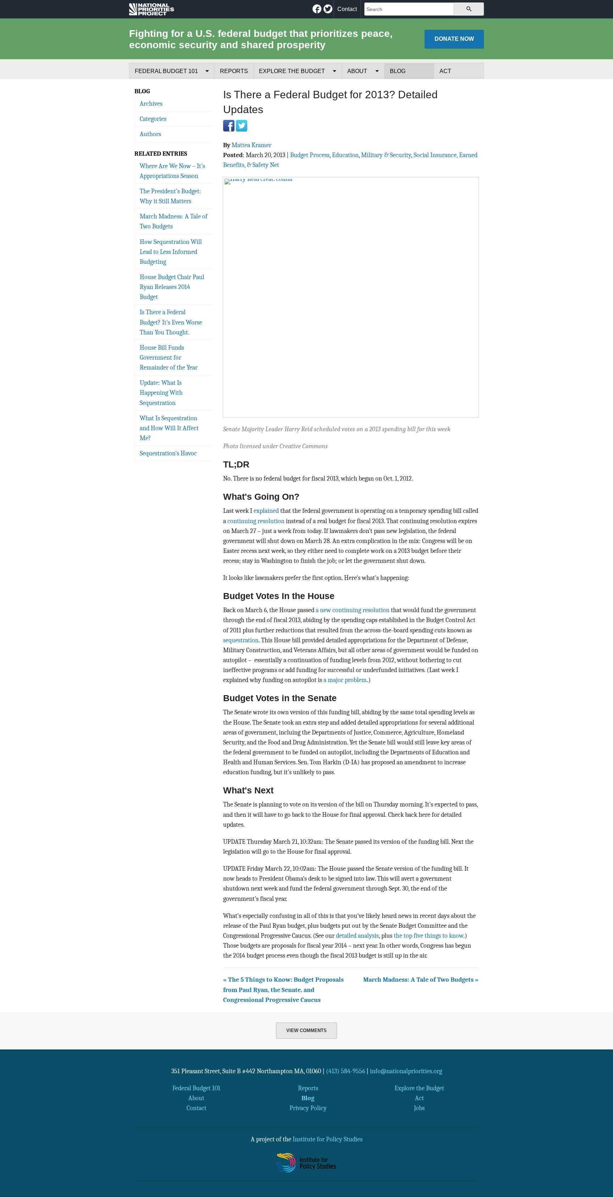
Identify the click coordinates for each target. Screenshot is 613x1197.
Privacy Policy (308, 1108)
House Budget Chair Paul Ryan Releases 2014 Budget (172, 286)
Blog (397, 71)
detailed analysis (357, 935)
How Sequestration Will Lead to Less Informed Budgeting (171, 251)
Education (345, 155)
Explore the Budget (292, 71)
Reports (234, 71)
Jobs (419, 1108)
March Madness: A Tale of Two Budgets (174, 221)
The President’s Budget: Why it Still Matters (170, 196)
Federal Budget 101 (166, 71)
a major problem (345, 679)
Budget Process (310, 155)
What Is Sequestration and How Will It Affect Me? (169, 428)
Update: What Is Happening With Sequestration (161, 392)
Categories (153, 118)
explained (266, 510)
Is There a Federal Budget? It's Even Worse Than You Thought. (171, 322)
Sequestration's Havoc (168, 453)
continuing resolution (256, 521)
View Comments (306, 1030)
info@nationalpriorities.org (406, 1071)
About (357, 71)
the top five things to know (428, 935)
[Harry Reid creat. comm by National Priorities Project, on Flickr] (351, 296)
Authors (150, 134)
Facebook (228, 125)
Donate (454, 39)
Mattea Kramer (251, 145)
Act (445, 71)
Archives (151, 103)
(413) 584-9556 (345, 1071)
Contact (347, 9)
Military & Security (386, 155)
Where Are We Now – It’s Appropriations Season (172, 170)
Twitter (241, 125)
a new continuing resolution (353, 610)
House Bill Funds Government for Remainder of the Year (169, 357)
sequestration (241, 640)
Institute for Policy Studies (328, 1139)
